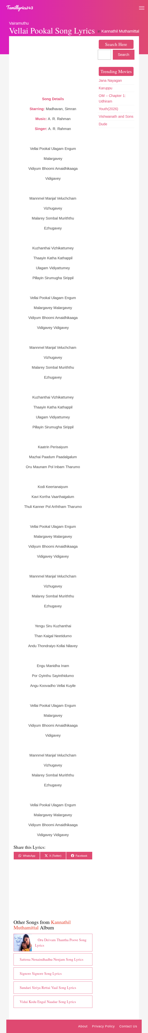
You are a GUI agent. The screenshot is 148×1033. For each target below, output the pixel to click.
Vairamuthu (19, 23)
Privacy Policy (103, 1026)
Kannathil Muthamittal (120, 31)
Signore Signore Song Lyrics (41, 973)
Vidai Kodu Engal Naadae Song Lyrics (48, 1001)
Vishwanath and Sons (116, 116)
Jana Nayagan (110, 80)
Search (123, 55)
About (83, 1026)
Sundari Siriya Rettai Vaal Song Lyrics (48, 987)
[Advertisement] (53, 66)
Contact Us (128, 1026)
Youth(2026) (108, 109)
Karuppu (105, 88)
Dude (103, 124)
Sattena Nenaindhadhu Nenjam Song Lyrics (51, 959)
